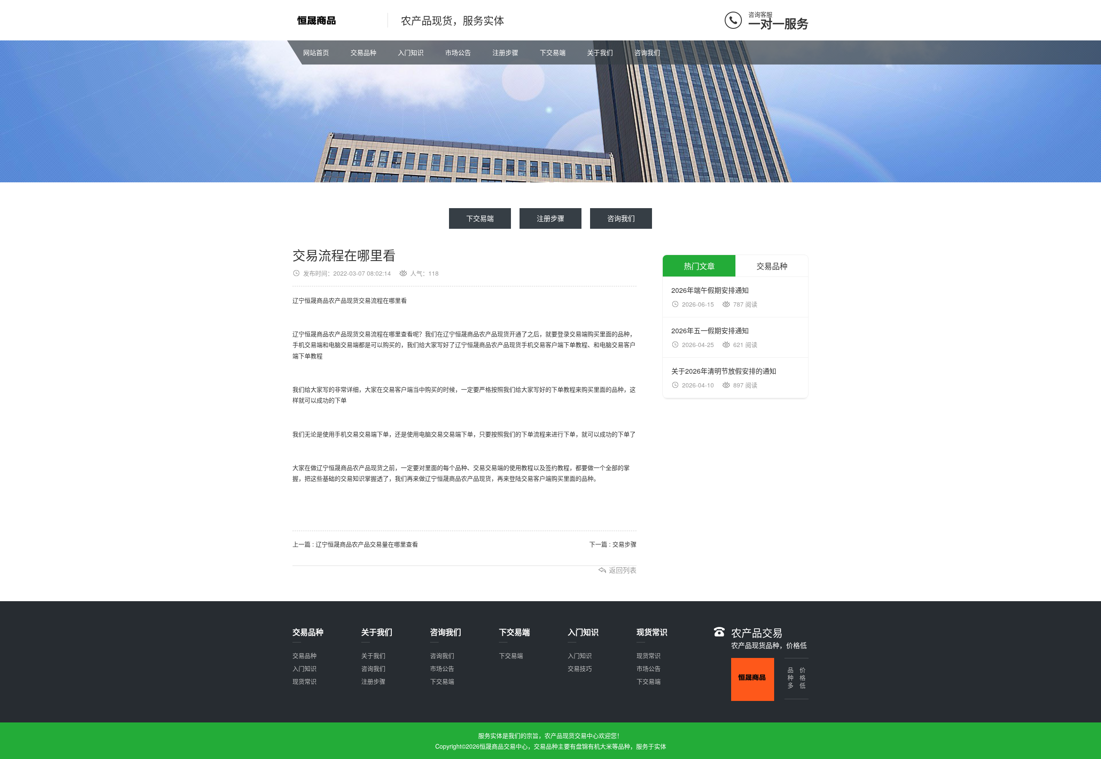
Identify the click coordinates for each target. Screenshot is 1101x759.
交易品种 (363, 52)
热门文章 (699, 265)
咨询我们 (647, 52)
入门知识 (411, 52)
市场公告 (458, 52)
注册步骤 (505, 52)
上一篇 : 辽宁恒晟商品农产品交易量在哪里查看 (355, 544)
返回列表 (623, 570)
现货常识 (304, 681)
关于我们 (600, 52)
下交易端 (553, 52)
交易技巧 (580, 668)
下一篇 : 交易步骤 (613, 544)
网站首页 (316, 52)
